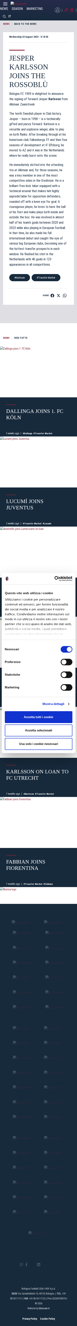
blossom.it (44, 1308)
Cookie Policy (47, 1318)
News (4, 9)
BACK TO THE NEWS (25, 24)
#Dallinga (27, 433)
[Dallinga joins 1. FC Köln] (38, 371)
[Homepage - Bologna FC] (22, 4)
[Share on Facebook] (52, 295)
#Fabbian (48, 884)
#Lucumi (47, 523)
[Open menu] (5, 4)
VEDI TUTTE (21, 338)
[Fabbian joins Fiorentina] (38, 822)
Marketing (34, 9)
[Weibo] (55, 1265)
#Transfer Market (46, 277)
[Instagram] (21, 1265)
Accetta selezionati (38, 730)
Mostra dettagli (53, 704)
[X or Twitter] (32, 1265)
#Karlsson (29, 794)
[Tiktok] (43, 1265)
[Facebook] (26, 1265)
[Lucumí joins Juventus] (38, 461)
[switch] (66, 662)
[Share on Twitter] (58, 295)
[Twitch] (49, 1265)
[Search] (4, 16)
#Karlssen (19, 277)
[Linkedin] (38, 1265)
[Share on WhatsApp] (65, 295)
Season (17, 9)
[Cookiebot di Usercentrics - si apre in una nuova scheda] (54, 578)
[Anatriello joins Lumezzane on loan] (38, 552)
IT (9, 16)
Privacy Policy (29, 1318)
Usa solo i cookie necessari (38, 744)
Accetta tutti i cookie (38, 717)
